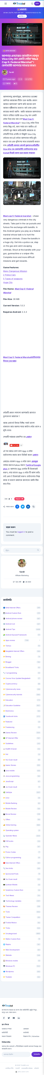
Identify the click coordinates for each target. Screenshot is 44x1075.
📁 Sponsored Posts (10, 874)
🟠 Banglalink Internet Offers (13, 651)
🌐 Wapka (7, 944)
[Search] (32, 4)
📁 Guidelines (8, 743)
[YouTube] (14, 1018)
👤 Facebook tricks (10, 716)
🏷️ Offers (6, 819)
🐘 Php (5, 847)
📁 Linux (6, 798)
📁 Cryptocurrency (10, 684)
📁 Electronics (8, 711)
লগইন (37, 3)
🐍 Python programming (12, 857)
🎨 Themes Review (10, 906)
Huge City (8, 282)
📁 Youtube (7, 977)
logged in (21, 532)
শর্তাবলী (17, 1068)
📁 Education (8, 700)
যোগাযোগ (26, 1029)
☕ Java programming (11, 776)
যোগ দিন (21, 16)
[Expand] (39, 640)
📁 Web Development (11, 950)
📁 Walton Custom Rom (11, 939)
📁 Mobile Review (10, 809)
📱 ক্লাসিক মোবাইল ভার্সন (22, 1072)
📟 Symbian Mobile (10, 885)
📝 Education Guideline (11, 705)
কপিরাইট (36, 1068)
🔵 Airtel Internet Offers (11, 608)
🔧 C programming (10, 673)
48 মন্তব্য (28, 582)
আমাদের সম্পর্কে (7, 1029)
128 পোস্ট (18, 582)
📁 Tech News (8, 895)
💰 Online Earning (9, 825)
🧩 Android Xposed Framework (15, 635)
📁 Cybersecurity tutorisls (12, 694)
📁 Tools (6, 912)
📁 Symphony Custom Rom (13, 890)
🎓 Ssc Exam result (10, 879)
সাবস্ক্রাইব (37, 1054)
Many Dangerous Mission (15, 271)
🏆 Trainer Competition (11, 917)
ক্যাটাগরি (26, 1032)
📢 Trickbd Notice (10, 923)
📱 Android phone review (12, 618)
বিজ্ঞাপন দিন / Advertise (31, 1036)
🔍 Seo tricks (8, 868)
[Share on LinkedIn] (28, 507)
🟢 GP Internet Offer (10, 738)
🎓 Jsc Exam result (10, 787)
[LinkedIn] (19, 1018)
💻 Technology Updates (12, 901)
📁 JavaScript (8, 781)
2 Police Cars (9, 275)
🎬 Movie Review (9, 814)
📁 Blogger (7, 662)
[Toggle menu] (6, 4)
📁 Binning (7, 657)
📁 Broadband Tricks (11, 667)
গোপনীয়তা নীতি (9, 1068)
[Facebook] (4, 1018)
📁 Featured (7, 722)
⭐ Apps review (9, 51)
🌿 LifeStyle (7, 792)
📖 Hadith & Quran (10, 749)
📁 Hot (5, 754)
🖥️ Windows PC (9, 966)
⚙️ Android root (9, 624)
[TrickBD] (22, 1005)
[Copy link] (33, 507)
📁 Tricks (6, 928)
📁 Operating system (11, 830)
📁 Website (7, 955)
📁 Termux (7, 646)
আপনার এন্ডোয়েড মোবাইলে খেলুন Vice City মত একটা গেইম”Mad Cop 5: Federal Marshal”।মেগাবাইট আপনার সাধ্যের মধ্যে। (20, 60)
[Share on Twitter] (23, 507)
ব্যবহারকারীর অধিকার (26, 1068)
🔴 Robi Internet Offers (11, 863)
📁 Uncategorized (10, 933)
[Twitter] (9, 1018)
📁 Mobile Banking (10, 803)
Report (18, 499)
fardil (11, 72)
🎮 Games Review (10, 733)
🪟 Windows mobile (10, 961)
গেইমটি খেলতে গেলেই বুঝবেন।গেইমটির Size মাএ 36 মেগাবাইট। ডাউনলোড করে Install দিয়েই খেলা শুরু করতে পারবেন (21, 149)
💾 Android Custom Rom (12, 613)
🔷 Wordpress (8, 971)
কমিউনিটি (5, 1032)
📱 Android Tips (9, 629)
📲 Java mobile (9, 771)
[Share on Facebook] (17, 507)
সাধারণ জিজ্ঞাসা (6, 1036)
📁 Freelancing (8, 727)
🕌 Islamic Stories (9, 765)
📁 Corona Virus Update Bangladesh (16, 678)
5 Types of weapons (12, 279)
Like (8, 499)
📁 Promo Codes (9, 852)
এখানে (28, 437)
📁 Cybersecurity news (11, 689)
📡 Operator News (10, 836)
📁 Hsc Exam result (10, 760)
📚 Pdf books (8, 841)
